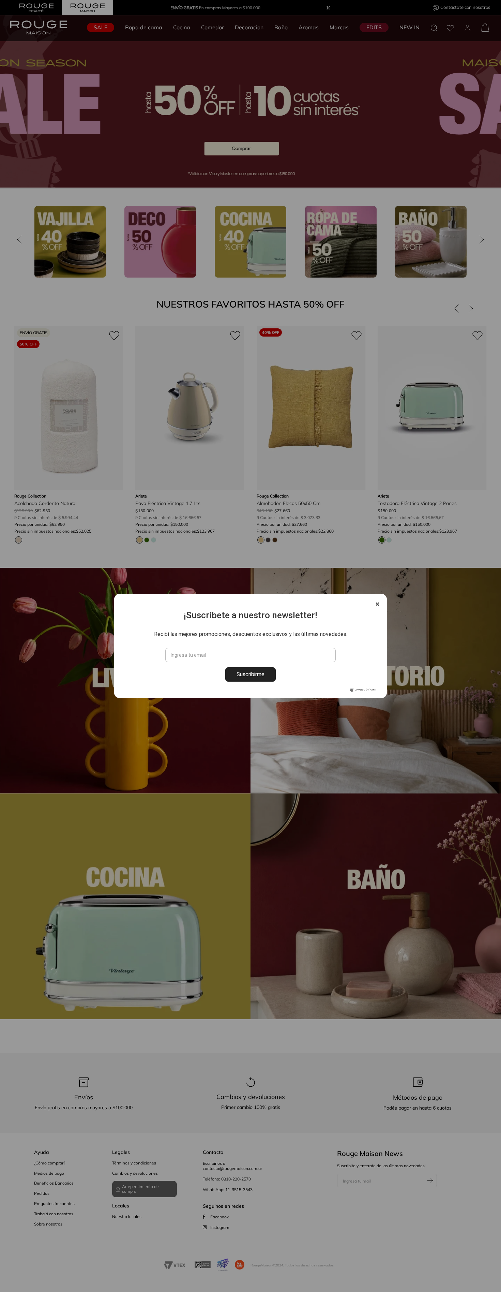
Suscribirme (250, 674)
